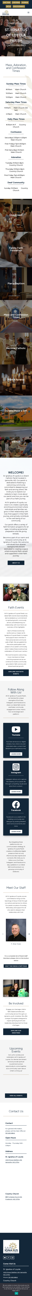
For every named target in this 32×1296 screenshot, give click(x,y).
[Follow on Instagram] (12, 1257)
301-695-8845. (10, 1133)
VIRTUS (8, 6)
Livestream (16, 2)
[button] (28, 934)
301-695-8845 (13, 1277)
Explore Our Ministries (16, 1032)
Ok (16, 1293)
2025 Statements (18, 6)
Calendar (25, 2)
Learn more (16, 754)
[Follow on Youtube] (4, 1257)
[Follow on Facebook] (8, 1257)
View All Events (16, 1095)
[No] (30, 1289)
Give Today (6, 2)
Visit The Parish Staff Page (16, 966)
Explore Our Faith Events (16, 673)
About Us (16, 563)
